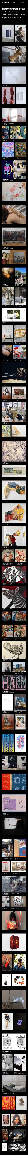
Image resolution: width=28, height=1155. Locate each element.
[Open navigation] (14, 2)
